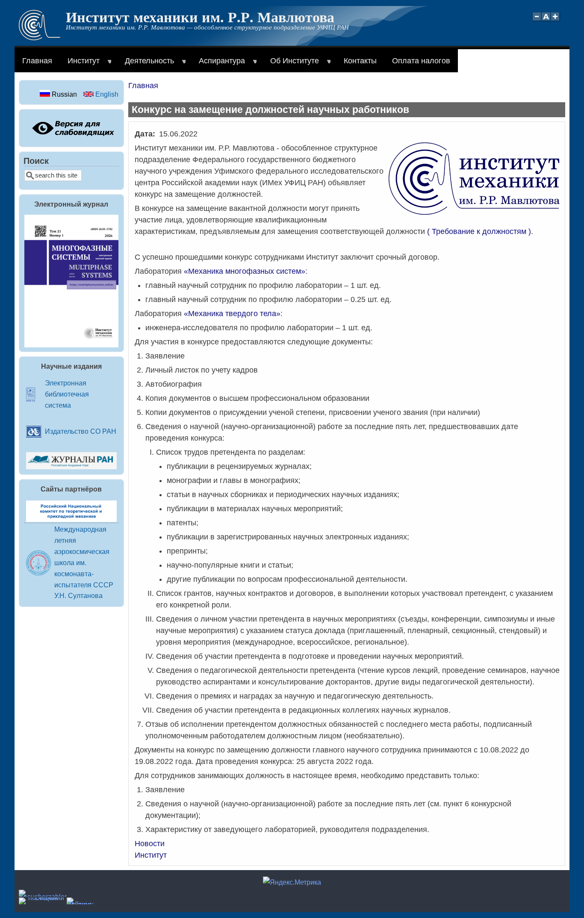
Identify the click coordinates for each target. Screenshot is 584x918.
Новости (150, 843)
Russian (63, 94)
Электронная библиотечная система (67, 394)
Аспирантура (218, 64)
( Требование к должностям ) (479, 231)
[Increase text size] (556, 21)
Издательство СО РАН (80, 431)
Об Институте (291, 64)
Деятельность (145, 64)
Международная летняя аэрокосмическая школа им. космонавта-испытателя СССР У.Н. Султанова (83, 562)
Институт (80, 64)
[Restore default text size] (546, 21)
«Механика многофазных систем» (244, 271)
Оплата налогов (421, 60)
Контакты (360, 60)
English (106, 94)
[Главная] (39, 38)
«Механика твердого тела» (232, 313)
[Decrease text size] (536, 21)
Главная (37, 60)
